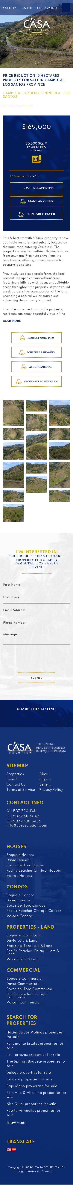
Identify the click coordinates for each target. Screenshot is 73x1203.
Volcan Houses (19, 876)
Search (13, 779)
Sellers (45, 784)
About (44, 774)
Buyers (45, 779)
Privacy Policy (51, 790)
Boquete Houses (20, 855)
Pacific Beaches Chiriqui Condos (34, 911)
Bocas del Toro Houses (26, 865)
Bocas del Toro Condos (26, 905)
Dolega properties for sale (29, 1072)
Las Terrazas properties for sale (33, 1055)
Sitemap (47, 1171)
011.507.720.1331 (22, 811)
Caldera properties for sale (30, 1079)
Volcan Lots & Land (23, 959)
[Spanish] (13, 1149)
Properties (15, 774)
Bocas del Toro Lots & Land (30, 946)
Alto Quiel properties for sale (31, 1104)
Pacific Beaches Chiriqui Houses (34, 870)
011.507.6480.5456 (24, 821)
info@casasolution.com (27, 825)
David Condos (19, 900)
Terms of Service (21, 790)
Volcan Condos (20, 916)
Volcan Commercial (24, 1002)
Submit (36, 677)
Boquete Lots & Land (24, 935)
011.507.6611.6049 (23, 816)
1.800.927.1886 (47, 8)
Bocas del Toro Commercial (30, 989)
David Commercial (23, 984)
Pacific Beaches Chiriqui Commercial (27, 996)
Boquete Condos (21, 895)
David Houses (18, 860)
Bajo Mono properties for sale (32, 1086)
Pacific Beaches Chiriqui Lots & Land (33, 952)
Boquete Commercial (25, 978)
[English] (9, 1149)
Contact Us (16, 784)
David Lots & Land (22, 940)
